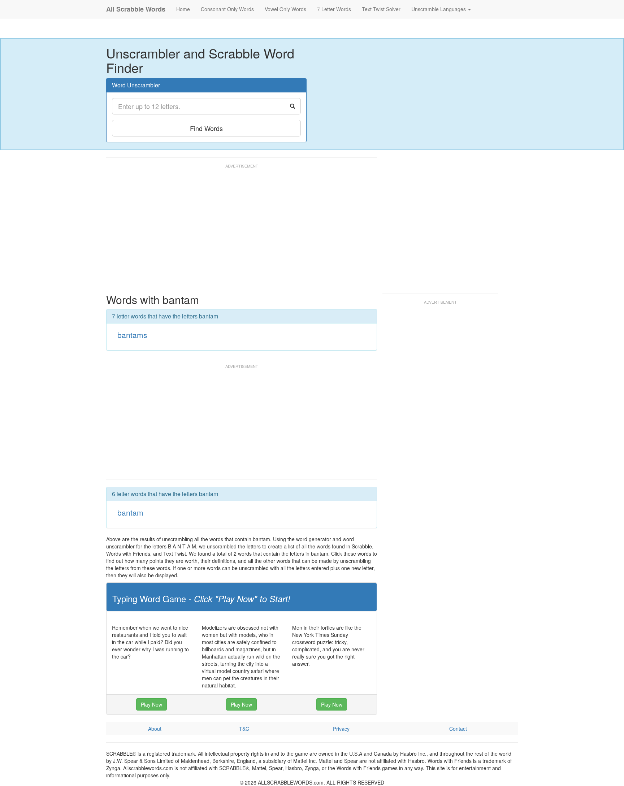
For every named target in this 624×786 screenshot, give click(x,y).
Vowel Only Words (285, 9)
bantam (130, 512)
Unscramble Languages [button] (439, 9)
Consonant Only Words (227, 9)
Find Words (206, 128)
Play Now (151, 704)
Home (183, 9)
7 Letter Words (334, 9)
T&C (244, 728)
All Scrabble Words (135, 9)
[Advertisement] (237, 224)
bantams (132, 334)
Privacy (341, 728)
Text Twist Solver (381, 9)
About (154, 728)
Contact (458, 728)
